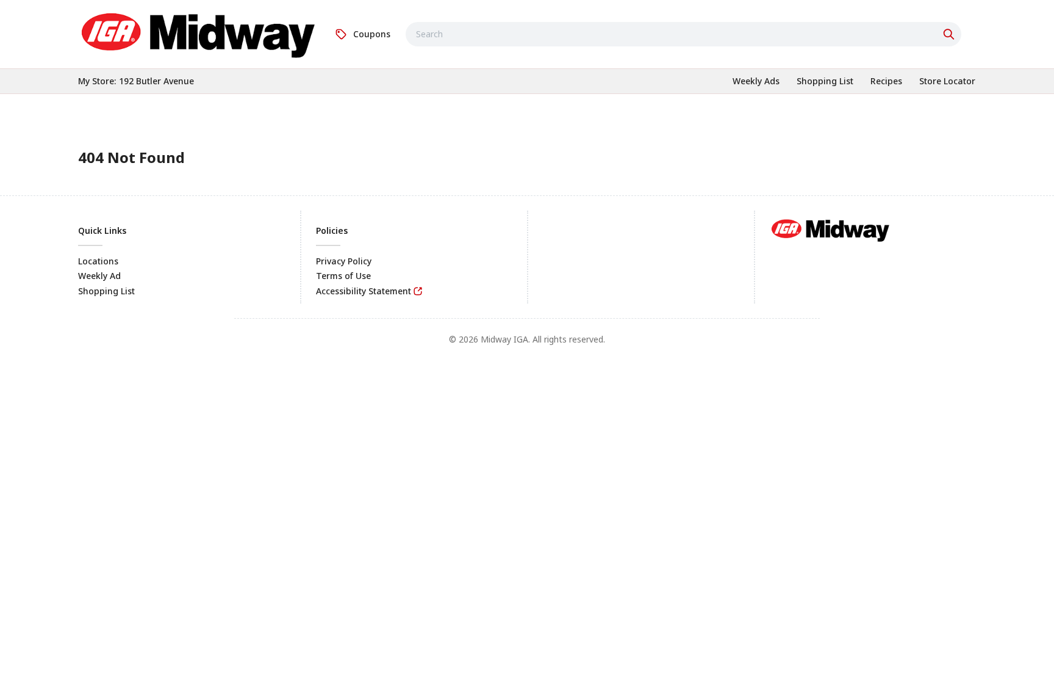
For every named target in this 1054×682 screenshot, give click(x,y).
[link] (199, 32)
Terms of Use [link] (343, 275)
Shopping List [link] (106, 291)
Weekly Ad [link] (99, 275)
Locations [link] (98, 261)
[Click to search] (950, 34)
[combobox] (683, 34)
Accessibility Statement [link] (363, 291)
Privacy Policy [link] (343, 261)
